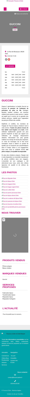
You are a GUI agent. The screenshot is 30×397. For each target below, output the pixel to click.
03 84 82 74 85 (11, 56)
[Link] (6, 59)
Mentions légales (16, 390)
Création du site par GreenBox (15, 394)
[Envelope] (9, 59)
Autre (15, 29)
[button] (5, 9)
